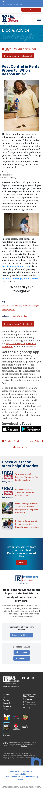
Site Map (26, 708)
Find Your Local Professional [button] (18, 56)
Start (21, 562)
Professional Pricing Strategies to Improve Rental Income (24, 492)
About (5, 697)
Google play (22, 658)
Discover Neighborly (20, 635)
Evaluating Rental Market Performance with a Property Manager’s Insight (27, 524)
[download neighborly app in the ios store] (11, 429)
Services (6, 694)
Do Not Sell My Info (12, 777)
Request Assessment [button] (31, 10)
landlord (5, 306)
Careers (6, 709)
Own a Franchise (29, 705)
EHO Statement (29, 702)
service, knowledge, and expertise (20, 278)
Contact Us (27, 699)
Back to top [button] (22, 447)
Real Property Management (16, 266)
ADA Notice (24, 746)
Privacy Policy (28, 771)
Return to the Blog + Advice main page (20, 50)
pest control (16, 306)
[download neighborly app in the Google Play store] (31, 429)
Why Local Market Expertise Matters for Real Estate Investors (26, 477)
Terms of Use (14, 771)
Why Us (6, 700)
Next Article (35, 441)
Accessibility (20, 774)
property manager (31, 306)
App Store (22, 652)
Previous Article (12, 441)
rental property (8, 310)
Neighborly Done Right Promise (29, 695)
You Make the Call (19, 316)
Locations (7, 706)
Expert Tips (7, 703)
